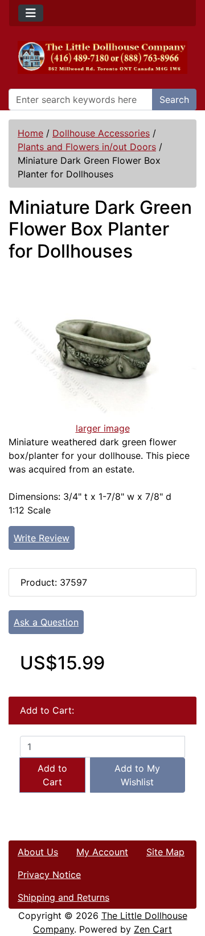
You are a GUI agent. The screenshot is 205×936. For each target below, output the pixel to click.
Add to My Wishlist (137, 775)
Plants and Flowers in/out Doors (87, 146)
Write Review (41, 538)
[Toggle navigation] (30, 13)
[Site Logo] (102, 57)
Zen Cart (153, 929)
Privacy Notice (49, 874)
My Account (102, 852)
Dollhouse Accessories (101, 133)
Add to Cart (52, 775)
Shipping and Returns (63, 897)
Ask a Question (46, 622)
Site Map (165, 852)
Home (30, 133)
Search (174, 99)
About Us (38, 852)
